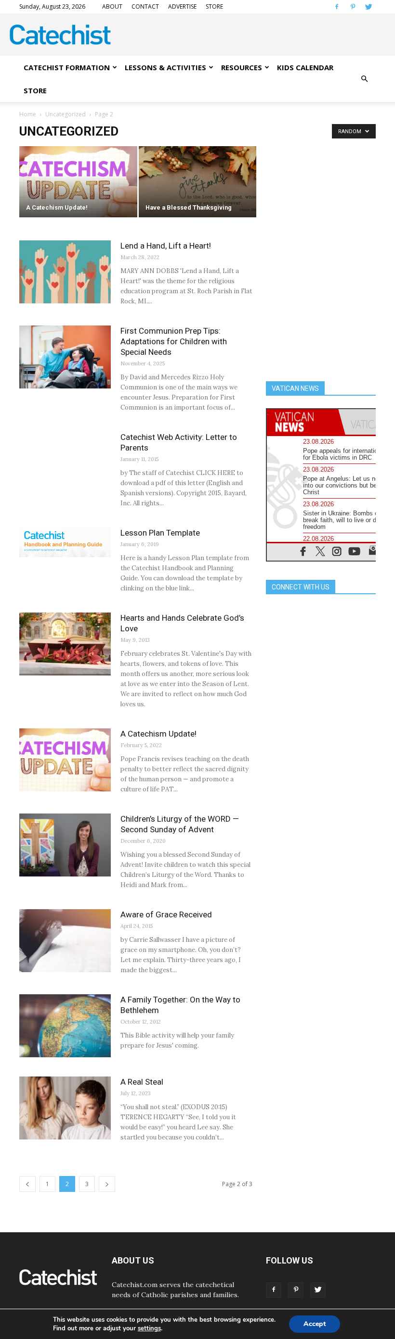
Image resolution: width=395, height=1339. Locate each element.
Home (27, 114)
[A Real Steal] (65, 1107)
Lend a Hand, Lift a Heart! (165, 245)
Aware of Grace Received (166, 914)
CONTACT (145, 6)
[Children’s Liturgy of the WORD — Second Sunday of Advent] (65, 844)
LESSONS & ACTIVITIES (165, 67)
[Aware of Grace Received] (65, 940)
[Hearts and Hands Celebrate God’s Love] (65, 644)
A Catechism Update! (158, 733)
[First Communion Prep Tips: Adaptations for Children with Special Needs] (65, 356)
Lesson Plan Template (160, 533)
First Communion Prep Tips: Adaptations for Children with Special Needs (173, 341)
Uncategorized (65, 114)
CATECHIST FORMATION (67, 67)
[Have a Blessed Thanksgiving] (198, 182)
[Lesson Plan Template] (65, 542)
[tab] (302, 422)
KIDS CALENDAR (305, 67)
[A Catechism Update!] (78, 182)
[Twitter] (368, 6)
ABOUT (112, 6)
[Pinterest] (352, 6)
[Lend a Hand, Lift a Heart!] (65, 271)
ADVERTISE (182, 6)
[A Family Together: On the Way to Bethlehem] (65, 1025)
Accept (314, 1323)
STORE (214, 6)
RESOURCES (241, 67)
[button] (364, 78)
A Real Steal (141, 1082)
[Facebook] (336, 6)
